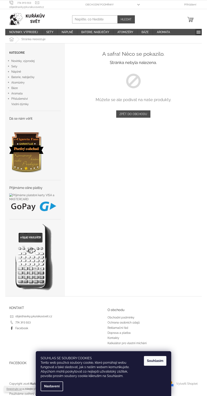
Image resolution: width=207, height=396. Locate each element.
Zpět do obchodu (133, 114)
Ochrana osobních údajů (124, 322)
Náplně (16, 71)
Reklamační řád (118, 327)
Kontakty (113, 337)
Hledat (126, 19)
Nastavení (52, 386)
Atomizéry (18, 82)
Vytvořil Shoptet (187, 383)
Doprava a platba (119, 332)
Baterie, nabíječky (23, 77)
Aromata (17, 93)
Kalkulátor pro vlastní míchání (127, 343)
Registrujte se (14, 389)
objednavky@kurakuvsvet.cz (33, 316)
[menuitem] (23, 32)
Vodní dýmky (20, 104)
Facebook (21, 328)
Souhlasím (155, 361)
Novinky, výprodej (23, 61)
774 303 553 (23, 322)
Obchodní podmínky (99, 4)
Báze (14, 88)
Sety (14, 66)
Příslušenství (19, 98)
